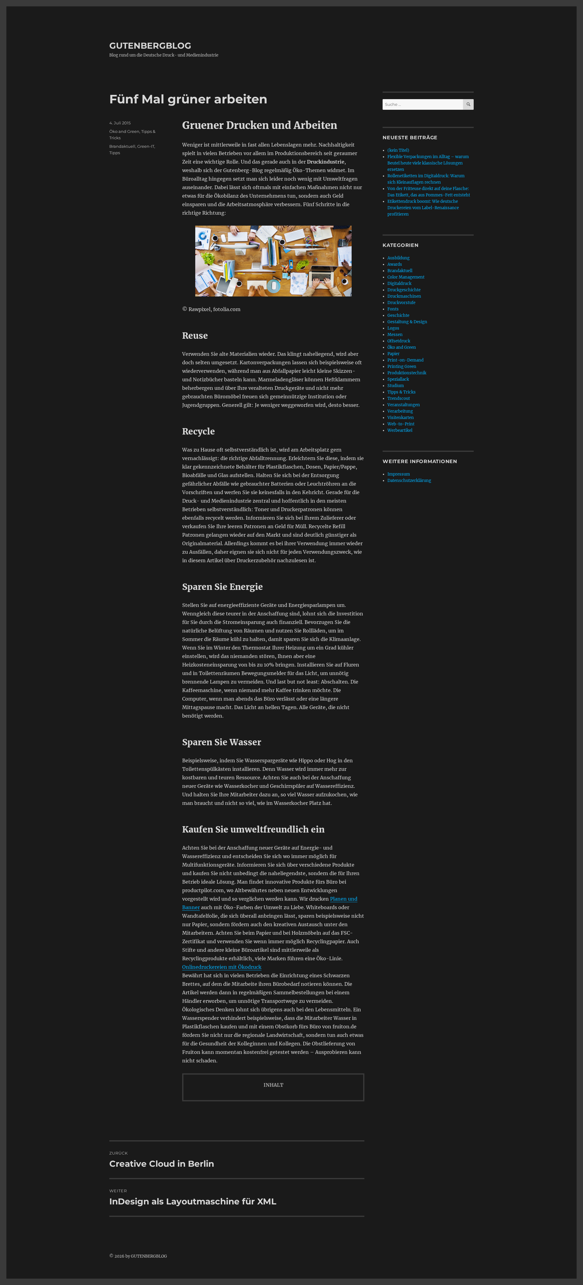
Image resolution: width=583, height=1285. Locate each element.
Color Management (405, 277)
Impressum (398, 474)
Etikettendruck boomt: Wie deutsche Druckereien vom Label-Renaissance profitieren (423, 208)
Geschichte (398, 315)
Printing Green (401, 366)
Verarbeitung (400, 411)
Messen (395, 334)
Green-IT (145, 146)
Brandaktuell (122, 146)
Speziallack (398, 379)
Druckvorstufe (401, 302)
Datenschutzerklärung (409, 480)
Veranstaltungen (403, 404)
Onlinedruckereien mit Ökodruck (221, 967)
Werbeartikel (399, 430)
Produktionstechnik (406, 373)
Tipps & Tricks (401, 392)
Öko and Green (124, 131)
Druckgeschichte (404, 290)
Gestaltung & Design (407, 321)
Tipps (114, 152)
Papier (393, 353)
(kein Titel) (398, 150)
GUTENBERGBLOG (150, 45)
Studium (395, 385)
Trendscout (398, 398)
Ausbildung (398, 258)
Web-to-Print (400, 424)
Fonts (393, 309)
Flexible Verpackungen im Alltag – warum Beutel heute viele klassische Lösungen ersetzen (428, 163)
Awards (394, 264)
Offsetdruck (398, 341)
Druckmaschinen (404, 296)
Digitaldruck (399, 283)
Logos (393, 328)
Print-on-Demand (405, 360)
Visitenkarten (400, 417)
